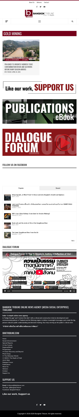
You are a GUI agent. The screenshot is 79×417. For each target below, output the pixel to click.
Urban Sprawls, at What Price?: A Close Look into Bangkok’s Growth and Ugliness (38, 195)
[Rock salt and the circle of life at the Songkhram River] (7, 226)
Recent (58, 188)
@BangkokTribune (15, 387)
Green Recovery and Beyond (13, 351)
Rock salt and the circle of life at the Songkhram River (30, 223)
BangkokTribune (15, 389)
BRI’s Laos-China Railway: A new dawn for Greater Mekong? (31, 213)
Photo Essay (6, 354)
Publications (6, 364)
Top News (25, 60)
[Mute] (71, 291)
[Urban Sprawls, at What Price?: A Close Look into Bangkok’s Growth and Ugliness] (7, 197)
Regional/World (7, 347)
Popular (21, 188)
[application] (39, 272)
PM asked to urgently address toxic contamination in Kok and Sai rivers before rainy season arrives (19, 67)
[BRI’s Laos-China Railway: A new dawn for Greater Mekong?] (7, 216)
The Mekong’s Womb (11, 356)
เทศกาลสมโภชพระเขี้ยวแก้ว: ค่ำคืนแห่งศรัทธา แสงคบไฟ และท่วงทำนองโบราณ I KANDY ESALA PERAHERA (42, 205)
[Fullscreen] (74, 291)
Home (4, 338)
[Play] (5, 291)
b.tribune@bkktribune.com (15, 385)
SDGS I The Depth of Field (13, 358)
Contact (46, 2)
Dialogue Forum (7, 362)
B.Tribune (9, 72)
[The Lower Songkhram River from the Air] (7, 235)
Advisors (39, 2)
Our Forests (8, 345)
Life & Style (6, 360)
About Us (31, 2)
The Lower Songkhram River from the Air (25, 232)
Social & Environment (12, 60)
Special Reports (7, 343)
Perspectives (6, 349)
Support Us (6, 373)
